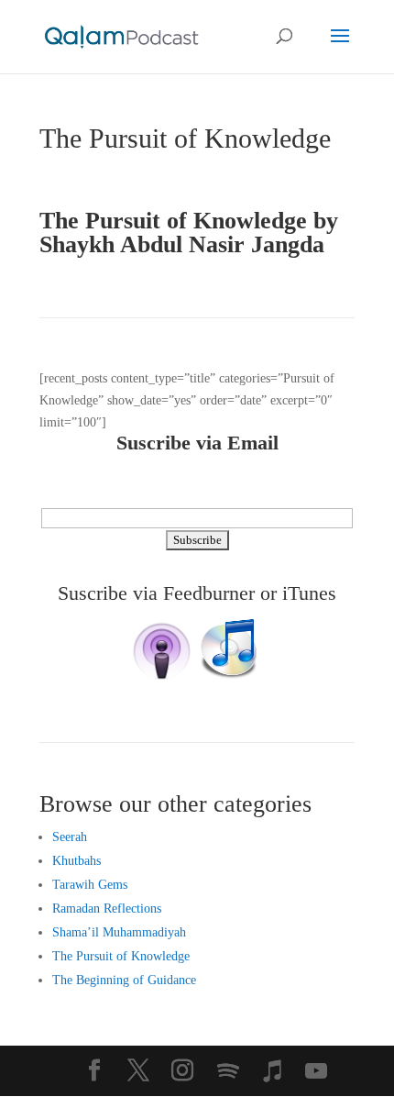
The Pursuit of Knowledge (121, 956)
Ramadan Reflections (106, 908)
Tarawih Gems (89, 885)
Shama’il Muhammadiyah (119, 932)
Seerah (69, 837)
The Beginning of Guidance (124, 980)
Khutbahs (76, 861)
